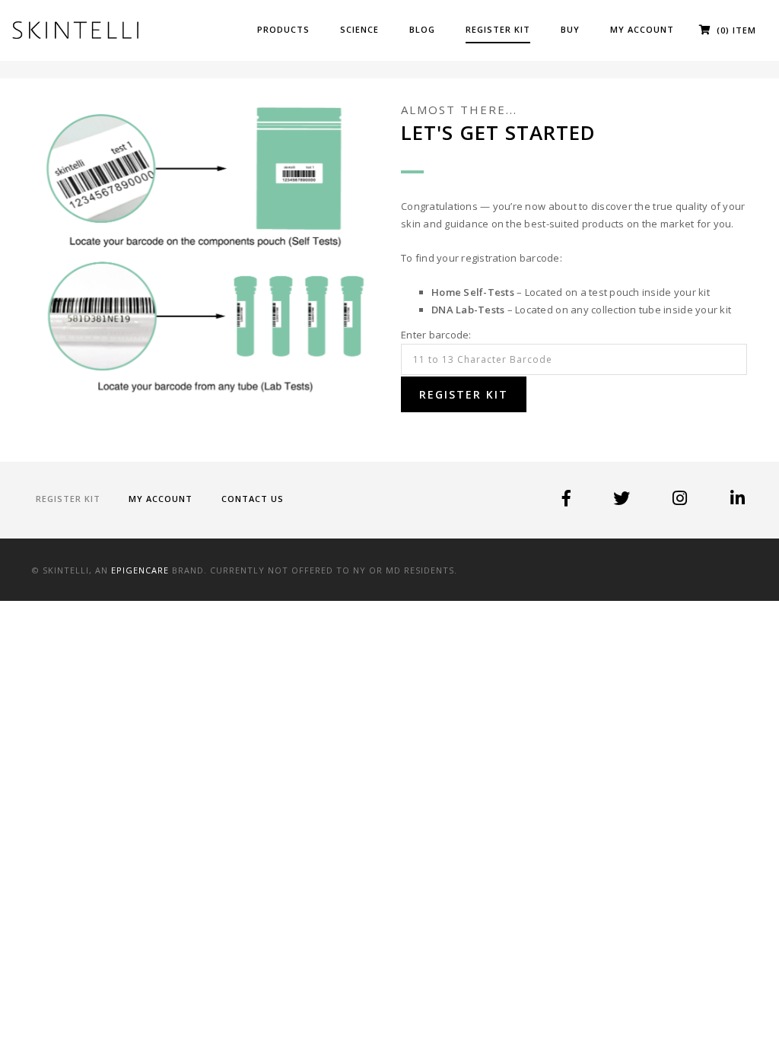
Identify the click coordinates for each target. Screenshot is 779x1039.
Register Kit (498, 29)
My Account (642, 29)
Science (359, 29)
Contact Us (252, 498)
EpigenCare (140, 570)
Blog (422, 29)
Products (283, 29)
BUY (570, 29)
